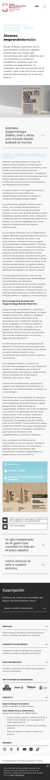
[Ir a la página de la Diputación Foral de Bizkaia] (31, 687)
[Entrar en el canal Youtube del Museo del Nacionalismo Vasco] (24, 749)
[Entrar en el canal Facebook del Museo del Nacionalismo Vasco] (18, 749)
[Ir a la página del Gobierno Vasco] (6, 687)
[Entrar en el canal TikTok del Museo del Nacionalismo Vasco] (38, 749)
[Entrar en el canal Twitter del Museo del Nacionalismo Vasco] (11, 749)
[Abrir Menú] (44, 6)
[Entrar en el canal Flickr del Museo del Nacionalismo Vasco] (31, 749)
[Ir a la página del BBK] (19, 687)
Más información (17, 775)
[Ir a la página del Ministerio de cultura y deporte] (43, 688)
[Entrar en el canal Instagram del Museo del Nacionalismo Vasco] (4, 749)
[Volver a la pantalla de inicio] (10, 7)
